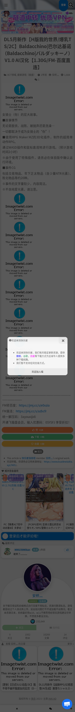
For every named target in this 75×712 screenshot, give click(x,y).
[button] (67, 704)
